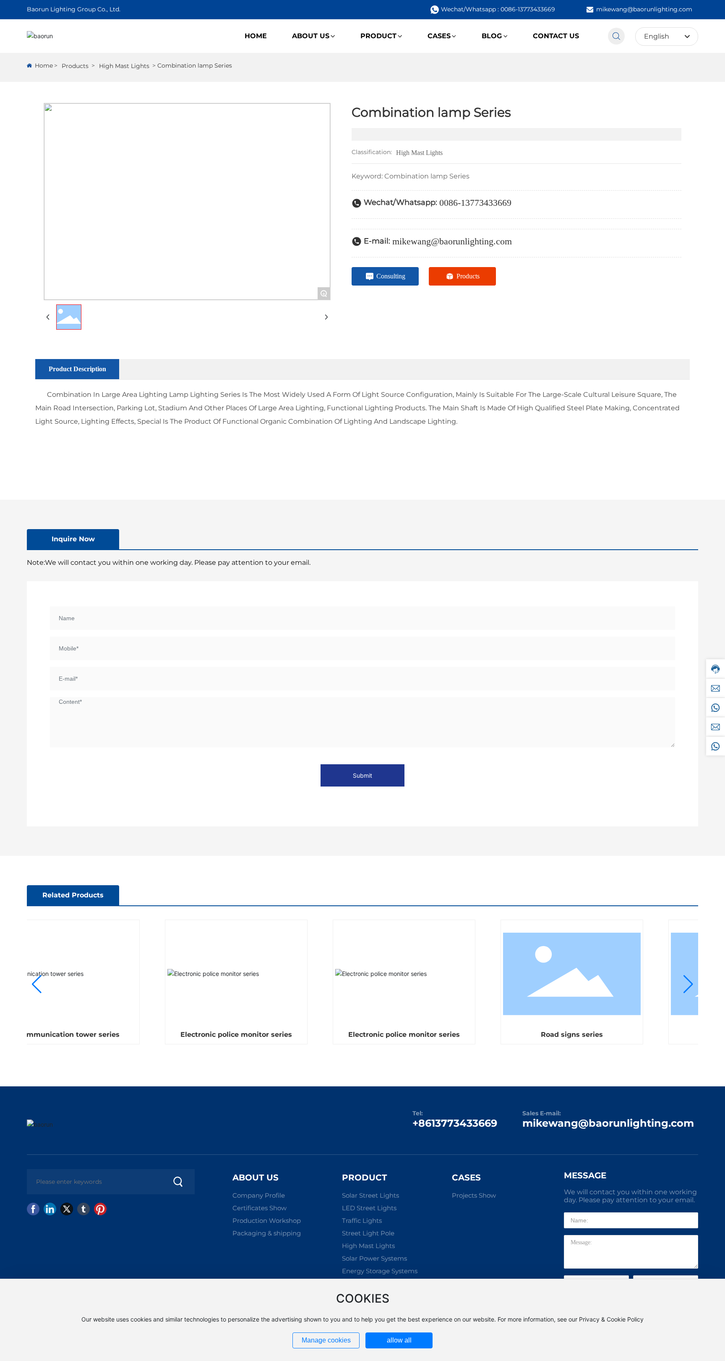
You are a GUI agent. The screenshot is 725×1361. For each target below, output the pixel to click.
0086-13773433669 (475, 202)
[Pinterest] (100, 1209)
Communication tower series (54, 1034)
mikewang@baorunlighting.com (644, 9)
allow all (399, 1340)
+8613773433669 (454, 1123)
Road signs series (558, 1034)
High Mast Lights (124, 66)
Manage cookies (326, 1340)
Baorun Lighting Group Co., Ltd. (73, 9)
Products (75, 66)
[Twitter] (66, 1209)
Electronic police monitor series (222, 1034)
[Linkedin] (50, 1209)
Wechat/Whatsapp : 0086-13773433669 (498, 9)
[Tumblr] (83, 1209)
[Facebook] (33, 1209)
